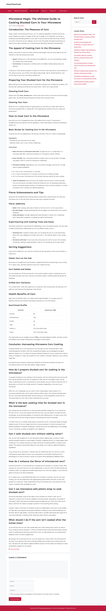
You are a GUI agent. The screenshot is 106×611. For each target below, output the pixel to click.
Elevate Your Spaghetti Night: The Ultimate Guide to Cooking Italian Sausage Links (84, 37)
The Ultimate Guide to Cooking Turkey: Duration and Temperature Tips (84, 65)
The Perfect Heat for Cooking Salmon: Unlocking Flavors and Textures (83, 58)
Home (9, 11)
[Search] (94, 22)
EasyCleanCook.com (45, 608)
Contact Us (53, 11)
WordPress (61, 608)
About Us (44, 11)
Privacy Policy (63, 11)
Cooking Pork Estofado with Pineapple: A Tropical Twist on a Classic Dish (84, 44)
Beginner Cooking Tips (20, 11)
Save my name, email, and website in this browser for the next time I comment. (35, 594)
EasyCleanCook (13, 4)
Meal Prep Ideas (34, 11)
